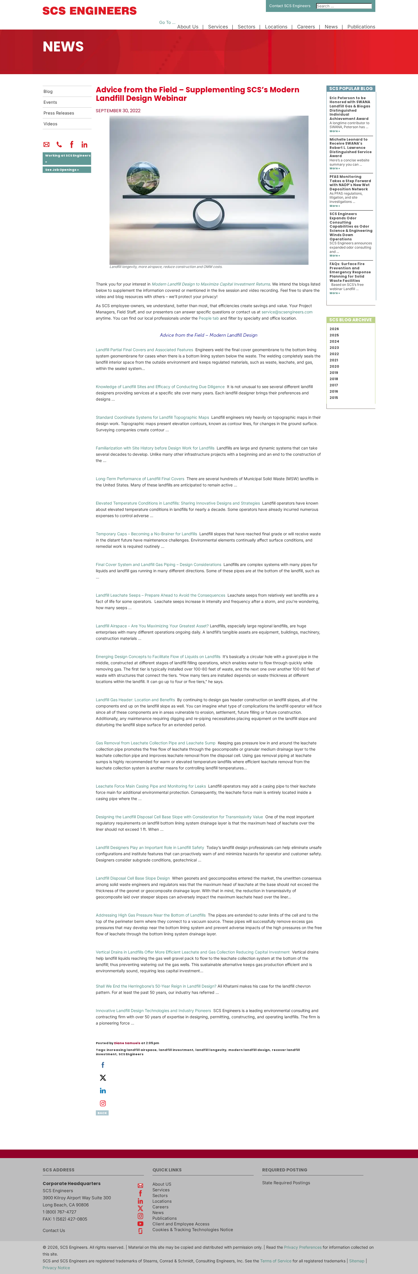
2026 (334, 328)
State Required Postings (286, 1182)
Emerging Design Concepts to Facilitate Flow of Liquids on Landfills (158, 656)
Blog (48, 91)
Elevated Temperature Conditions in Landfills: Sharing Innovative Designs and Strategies (178, 503)
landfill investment (176, 1050)
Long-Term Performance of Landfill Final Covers (140, 478)
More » (335, 131)
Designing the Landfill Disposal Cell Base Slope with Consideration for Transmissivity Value (179, 816)
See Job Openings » (62, 169)
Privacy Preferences (303, 1247)
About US (161, 1184)
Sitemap (357, 1260)
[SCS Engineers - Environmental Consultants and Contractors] (89, 13)
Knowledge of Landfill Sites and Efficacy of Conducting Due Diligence (160, 386)
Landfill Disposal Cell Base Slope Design (133, 878)
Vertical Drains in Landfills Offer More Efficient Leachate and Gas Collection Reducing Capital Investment (193, 952)
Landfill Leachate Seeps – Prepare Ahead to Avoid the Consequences (160, 595)
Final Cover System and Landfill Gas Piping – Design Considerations (158, 564)
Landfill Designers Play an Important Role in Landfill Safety (150, 847)
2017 (334, 385)
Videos (50, 123)
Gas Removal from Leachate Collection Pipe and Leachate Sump (156, 742)
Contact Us (54, 1230)
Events (50, 102)
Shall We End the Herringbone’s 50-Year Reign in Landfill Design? (156, 986)
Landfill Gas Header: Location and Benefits (135, 699)
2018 (334, 378)
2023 (334, 347)
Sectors (246, 27)
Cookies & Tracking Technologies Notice (192, 1229)
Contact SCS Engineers (290, 5)
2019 (334, 372)
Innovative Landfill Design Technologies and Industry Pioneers (153, 1010)
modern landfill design (249, 1050)
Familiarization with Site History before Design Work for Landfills (155, 448)
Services (218, 27)
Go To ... (167, 22)
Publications (361, 27)
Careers (306, 27)
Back (102, 1113)
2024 (334, 341)
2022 (334, 353)
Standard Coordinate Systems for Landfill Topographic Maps (152, 417)
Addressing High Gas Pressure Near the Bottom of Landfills (151, 915)
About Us (187, 27)
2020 (334, 366)
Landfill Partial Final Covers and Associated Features (144, 349)
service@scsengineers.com (287, 311)
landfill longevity (210, 1050)
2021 (334, 360)
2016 (334, 391)
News (331, 27)
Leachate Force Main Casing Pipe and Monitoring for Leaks (151, 786)
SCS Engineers (131, 1054)
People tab (209, 318)
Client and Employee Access (181, 1224)
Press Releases (59, 113)
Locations (276, 27)
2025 (334, 335)
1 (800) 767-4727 (59, 1212)
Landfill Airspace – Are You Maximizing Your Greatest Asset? (152, 625)
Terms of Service (275, 1260)
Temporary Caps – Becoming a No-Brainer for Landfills (146, 533)
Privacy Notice (56, 1267)
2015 (334, 397)
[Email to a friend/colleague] (46, 146)
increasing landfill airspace (132, 1050)
